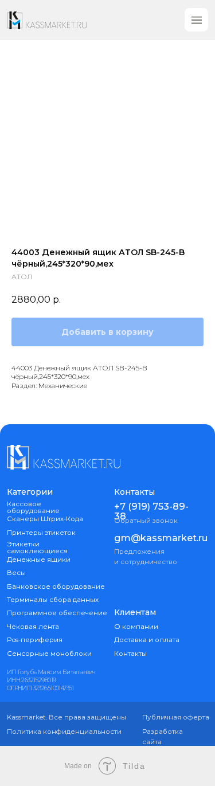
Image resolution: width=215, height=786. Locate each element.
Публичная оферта (175, 717)
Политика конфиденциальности (64, 732)
